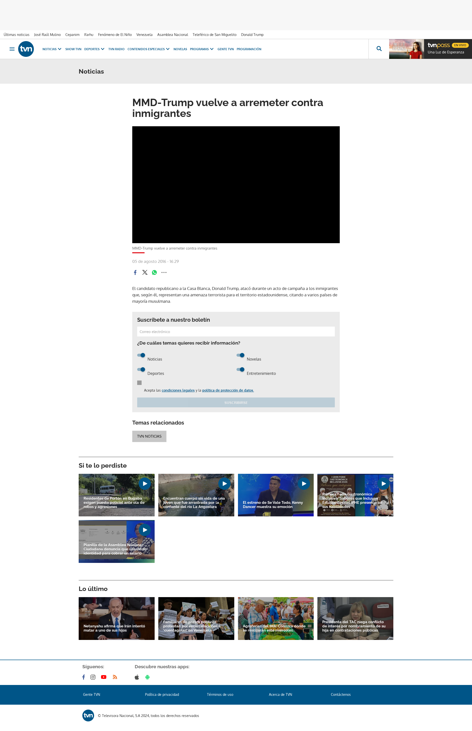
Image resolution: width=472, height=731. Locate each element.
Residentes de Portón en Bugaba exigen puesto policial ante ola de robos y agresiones (114, 502)
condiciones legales (178, 390)
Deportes (92, 49)
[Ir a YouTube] (104, 677)
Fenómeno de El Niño (115, 34)
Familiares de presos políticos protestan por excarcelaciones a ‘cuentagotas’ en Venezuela (192, 626)
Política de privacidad (162, 694)
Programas (199, 49)
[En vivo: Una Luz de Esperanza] (406, 49)
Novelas (180, 49)
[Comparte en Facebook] (135, 272)
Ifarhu (88, 34)
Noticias (50, 49)
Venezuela (144, 34)
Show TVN (73, 49)
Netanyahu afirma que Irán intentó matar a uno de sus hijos (114, 628)
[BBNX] (88, 715)
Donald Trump (252, 34)
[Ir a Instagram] (93, 677)
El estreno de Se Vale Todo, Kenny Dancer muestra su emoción (273, 505)
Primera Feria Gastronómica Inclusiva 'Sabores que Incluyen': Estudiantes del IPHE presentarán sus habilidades (352, 500)
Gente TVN (226, 49)
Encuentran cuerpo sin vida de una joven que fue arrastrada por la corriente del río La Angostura (194, 502)
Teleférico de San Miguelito (214, 34)
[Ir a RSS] (116, 677)
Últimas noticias (17, 34)
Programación (249, 49)
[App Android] (148, 677)
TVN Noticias (149, 436)
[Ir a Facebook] (84, 677)
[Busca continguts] (379, 49)
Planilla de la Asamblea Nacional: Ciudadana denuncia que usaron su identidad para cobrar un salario (115, 549)
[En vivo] (432, 43)
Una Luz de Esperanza (446, 52)
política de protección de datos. (228, 390)
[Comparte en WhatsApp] (154, 272)
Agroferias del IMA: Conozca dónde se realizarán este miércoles (274, 628)
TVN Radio (116, 49)
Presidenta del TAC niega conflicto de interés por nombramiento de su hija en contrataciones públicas (353, 626)
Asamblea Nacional (172, 34)
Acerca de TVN (280, 694)
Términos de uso (220, 694)
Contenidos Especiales (146, 49)
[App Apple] (138, 677)
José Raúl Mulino (47, 34)
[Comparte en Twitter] (145, 272)
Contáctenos (341, 694)
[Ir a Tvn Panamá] (26, 49)
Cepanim (72, 34)
